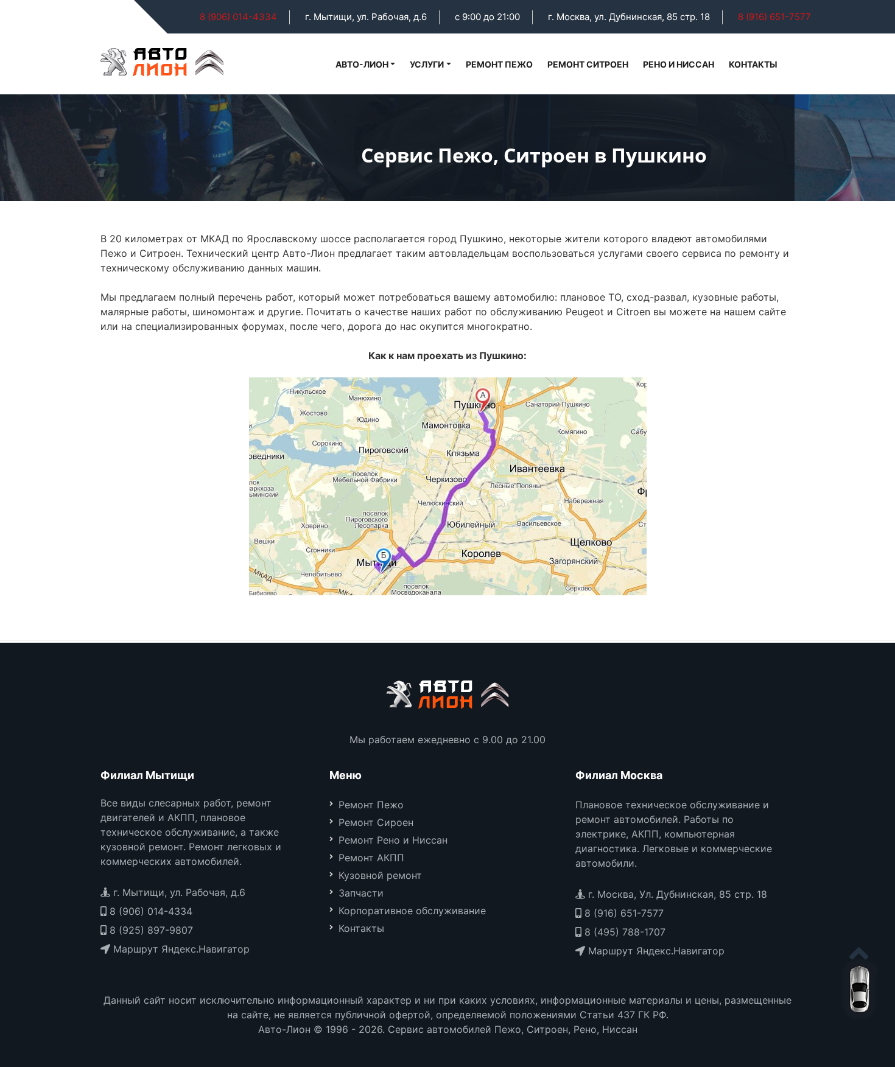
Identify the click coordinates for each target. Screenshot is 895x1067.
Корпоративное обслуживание (412, 910)
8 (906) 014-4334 (238, 17)
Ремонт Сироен (376, 822)
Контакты (753, 64)
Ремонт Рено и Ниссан (393, 840)
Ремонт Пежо (499, 64)
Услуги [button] (427, 64)
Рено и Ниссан (678, 64)
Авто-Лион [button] (361, 64)
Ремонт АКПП (371, 858)
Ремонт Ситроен (587, 64)
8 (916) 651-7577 (774, 17)
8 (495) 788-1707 (623, 932)
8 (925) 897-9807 (150, 930)
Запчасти (361, 893)
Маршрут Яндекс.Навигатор (180, 949)
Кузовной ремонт (380, 875)
